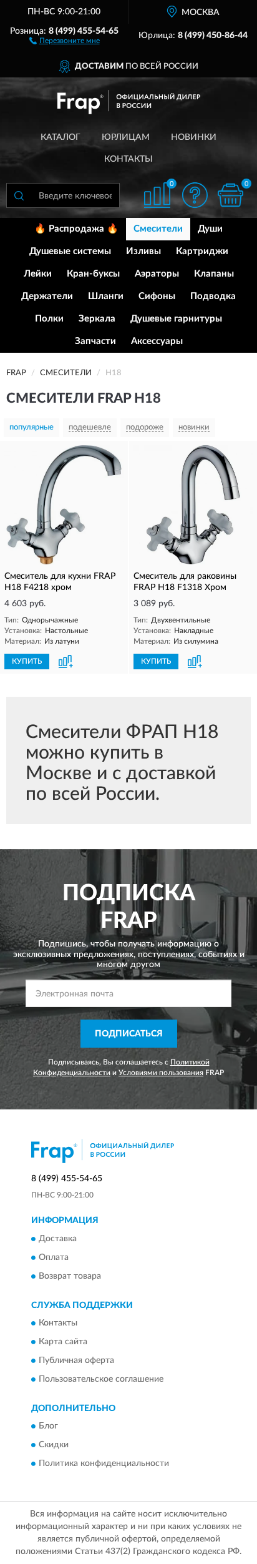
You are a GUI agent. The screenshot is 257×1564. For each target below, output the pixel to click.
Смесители (158, 229)
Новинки (193, 137)
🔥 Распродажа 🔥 (76, 229)
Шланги (106, 296)
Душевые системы (70, 251)
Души (210, 229)
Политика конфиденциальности (104, 1464)
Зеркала (97, 318)
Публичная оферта (76, 1360)
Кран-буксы (93, 273)
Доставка (58, 1238)
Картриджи (202, 251)
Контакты (128, 159)
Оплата (54, 1257)
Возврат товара (70, 1276)
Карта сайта (63, 1341)
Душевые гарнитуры (176, 318)
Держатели (47, 296)
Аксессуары (157, 341)
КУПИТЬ (27, 661)
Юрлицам (126, 137)
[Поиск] (18, 195)
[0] (230, 195)
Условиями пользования (161, 1072)
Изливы (143, 251)
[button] (64, 40)
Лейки (38, 273)
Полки (49, 318)
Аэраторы (157, 273)
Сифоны (156, 296)
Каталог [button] (60, 137)
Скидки (54, 1445)
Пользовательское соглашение (101, 1379)
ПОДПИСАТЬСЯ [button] (129, 1034)
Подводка (213, 296)
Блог (48, 1426)
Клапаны (214, 273)
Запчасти (95, 341)
